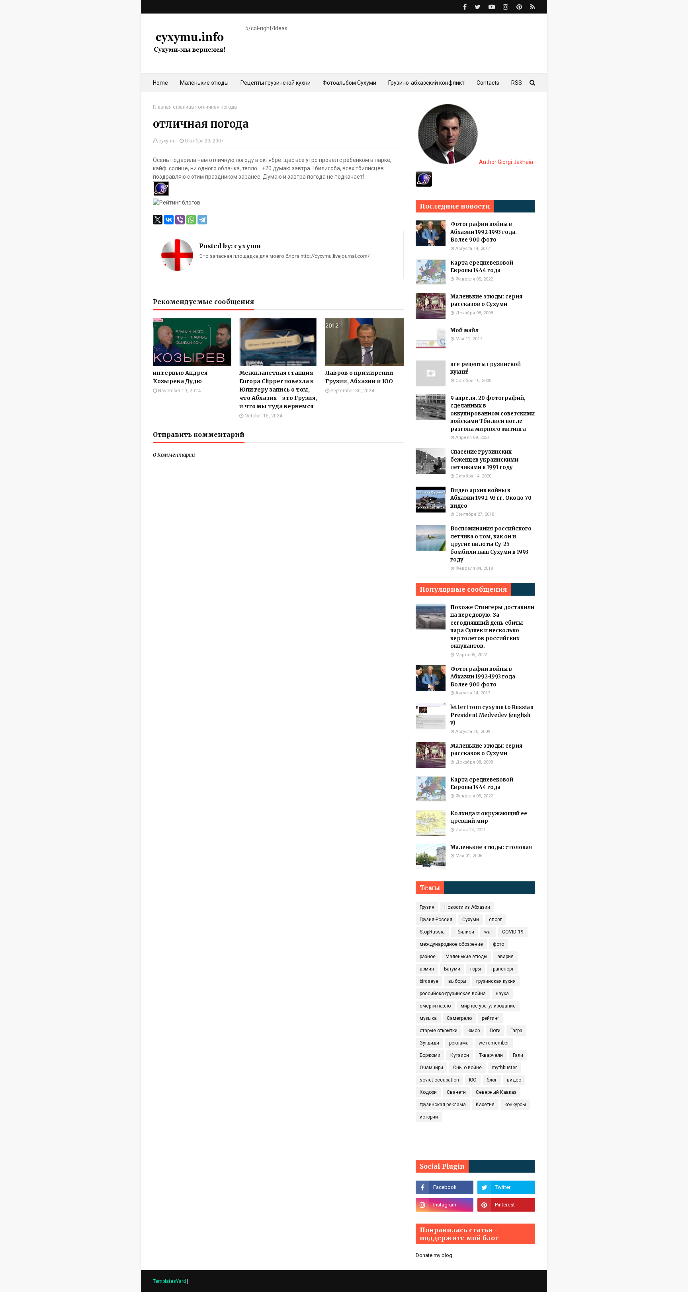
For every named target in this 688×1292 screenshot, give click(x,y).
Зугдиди (429, 1043)
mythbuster (504, 1067)
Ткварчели (491, 1055)
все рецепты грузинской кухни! (485, 368)
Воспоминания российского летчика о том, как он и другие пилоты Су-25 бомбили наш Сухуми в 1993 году (491, 544)
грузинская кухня (496, 981)
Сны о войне (467, 1067)
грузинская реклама (443, 1104)
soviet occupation (439, 1080)
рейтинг (490, 1018)
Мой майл (464, 330)
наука (502, 993)
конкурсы (515, 1104)
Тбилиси (464, 932)
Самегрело (459, 1018)
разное (428, 956)
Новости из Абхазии (467, 907)
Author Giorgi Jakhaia (505, 162)
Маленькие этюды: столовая (491, 847)
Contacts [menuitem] (488, 83)
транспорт (502, 969)
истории (429, 1117)
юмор (473, 1030)
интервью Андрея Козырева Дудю (180, 377)
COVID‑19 (513, 932)
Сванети (456, 1092)
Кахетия (485, 1104)
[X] (157, 219)
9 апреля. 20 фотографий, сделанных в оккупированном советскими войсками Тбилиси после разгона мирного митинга (492, 414)
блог (492, 1080)
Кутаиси (459, 1055)
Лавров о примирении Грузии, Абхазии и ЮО (359, 377)
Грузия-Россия (436, 919)
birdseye (429, 981)
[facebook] (465, 7)
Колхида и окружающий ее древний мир (488, 817)
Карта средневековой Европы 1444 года (481, 266)
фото (498, 944)
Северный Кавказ (496, 1092)
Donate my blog (434, 1255)
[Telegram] (202, 219)
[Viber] (180, 219)
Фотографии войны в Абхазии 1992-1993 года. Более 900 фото (483, 232)
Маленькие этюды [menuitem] (204, 83)
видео (514, 1080)
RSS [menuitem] (516, 83)
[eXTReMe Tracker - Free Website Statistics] (424, 184)
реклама (459, 1043)
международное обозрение (451, 944)
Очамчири (431, 1067)
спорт (495, 919)
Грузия (427, 907)
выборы (457, 981)
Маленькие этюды (466, 956)
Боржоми (430, 1055)
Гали (518, 1055)
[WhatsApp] (191, 219)
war (488, 932)
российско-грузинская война (453, 993)
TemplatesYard (169, 1281)
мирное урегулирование (488, 1006)
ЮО (473, 1080)
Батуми (452, 969)
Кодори (428, 1092)
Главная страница (173, 107)
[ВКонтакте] (169, 219)
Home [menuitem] (160, 83)
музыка (428, 1018)
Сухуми (470, 919)
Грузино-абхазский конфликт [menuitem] (426, 83)
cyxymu (167, 141)
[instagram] (505, 7)
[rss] (531, 7)
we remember (494, 1043)
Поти (495, 1030)
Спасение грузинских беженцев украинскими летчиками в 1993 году (484, 459)
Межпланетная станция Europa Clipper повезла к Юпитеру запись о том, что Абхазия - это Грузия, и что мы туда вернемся (278, 389)
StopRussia (432, 932)
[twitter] (478, 7)
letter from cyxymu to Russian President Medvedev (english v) (492, 715)
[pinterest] (519, 7)
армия (427, 969)
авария (505, 956)
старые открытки (438, 1030)
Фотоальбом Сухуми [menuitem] (349, 83)
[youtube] (492, 7)
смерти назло (435, 1006)
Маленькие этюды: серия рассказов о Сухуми (486, 300)
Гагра (516, 1030)
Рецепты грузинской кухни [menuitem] (275, 83)
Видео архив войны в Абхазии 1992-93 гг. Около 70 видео (491, 498)
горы (475, 969)
